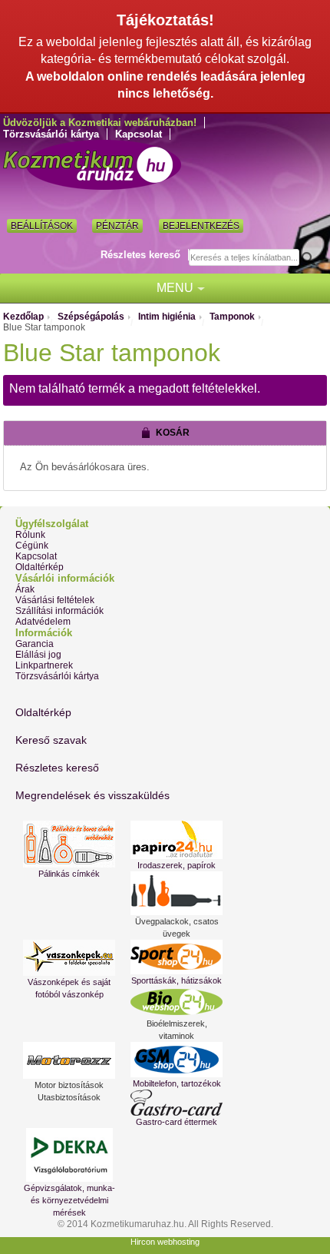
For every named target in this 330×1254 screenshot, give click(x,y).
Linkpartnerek (44, 665)
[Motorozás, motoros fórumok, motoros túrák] (69, 1060)
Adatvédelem (43, 621)
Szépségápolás (91, 316)
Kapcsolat (138, 134)
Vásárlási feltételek (54, 600)
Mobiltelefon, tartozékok (177, 1083)
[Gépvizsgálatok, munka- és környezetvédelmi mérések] (69, 1155)
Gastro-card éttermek (176, 1121)
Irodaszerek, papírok (176, 865)
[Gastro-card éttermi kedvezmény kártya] (176, 1103)
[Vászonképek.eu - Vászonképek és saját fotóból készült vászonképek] (69, 958)
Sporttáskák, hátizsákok (176, 980)
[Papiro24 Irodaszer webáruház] (176, 840)
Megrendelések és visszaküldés (92, 795)
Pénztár (117, 226)
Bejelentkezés (201, 226)
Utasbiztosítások (69, 1097)
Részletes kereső (140, 254)
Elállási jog (38, 654)
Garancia (34, 644)
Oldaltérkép (39, 567)
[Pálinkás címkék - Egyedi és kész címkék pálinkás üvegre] (69, 844)
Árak (25, 589)
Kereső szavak (51, 740)
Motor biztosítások (69, 1085)
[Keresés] (312, 258)
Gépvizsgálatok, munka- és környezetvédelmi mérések (69, 1200)
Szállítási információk (59, 610)
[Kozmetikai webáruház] (92, 165)
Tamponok (232, 316)
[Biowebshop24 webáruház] (176, 1002)
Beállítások (42, 226)
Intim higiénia (167, 316)
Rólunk (30, 534)
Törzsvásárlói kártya (51, 134)
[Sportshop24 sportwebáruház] (176, 957)
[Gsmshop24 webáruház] (176, 1059)
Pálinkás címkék (69, 873)
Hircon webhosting (165, 1241)
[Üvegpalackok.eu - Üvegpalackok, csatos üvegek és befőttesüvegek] (176, 893)
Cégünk (31, 545)
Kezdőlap (23, 316)
